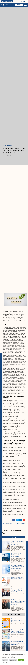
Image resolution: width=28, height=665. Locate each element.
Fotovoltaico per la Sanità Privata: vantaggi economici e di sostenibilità (18, 643)
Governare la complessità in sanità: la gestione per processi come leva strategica (18, 631)
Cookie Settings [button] (13, 660)
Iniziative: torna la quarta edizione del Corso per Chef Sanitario (17, 578)
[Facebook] (21, 1)
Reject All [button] (5, 660)
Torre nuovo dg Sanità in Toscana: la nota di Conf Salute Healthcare (17, 590)
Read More (5, 662)
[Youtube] (24, 1)
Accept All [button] (21, 660)
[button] (25, 5)
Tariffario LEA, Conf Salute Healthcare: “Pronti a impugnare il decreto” (17, 543)
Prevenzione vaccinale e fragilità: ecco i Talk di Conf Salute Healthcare (17, 555)
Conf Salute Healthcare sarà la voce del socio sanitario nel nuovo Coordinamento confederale (18, 602)
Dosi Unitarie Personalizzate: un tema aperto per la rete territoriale (18, 620)
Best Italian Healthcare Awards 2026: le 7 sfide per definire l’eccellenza (17, 567)
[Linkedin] (26, 1)
